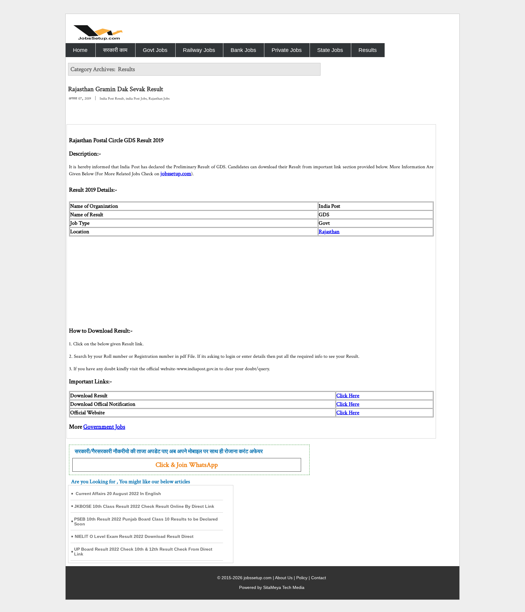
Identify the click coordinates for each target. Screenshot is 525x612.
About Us (284, 577)
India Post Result (112, 98)
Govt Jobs (155, 50)
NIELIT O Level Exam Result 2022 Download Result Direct (134, 536)
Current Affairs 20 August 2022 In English (118, 493)
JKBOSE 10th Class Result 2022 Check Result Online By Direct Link (144, 506)
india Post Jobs (136, 98)
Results (368, 50)
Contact (318, 577)
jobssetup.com (175, 173)
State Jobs (330, 50)
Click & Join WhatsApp (187, 464)
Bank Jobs (243, 50)
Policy (301, 577)
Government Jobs (104, 427)
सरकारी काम (115, 50)
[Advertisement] (251, 278)
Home (80, 50)
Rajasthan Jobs (159, 98)
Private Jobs (287, 50)
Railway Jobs (199, 50)
